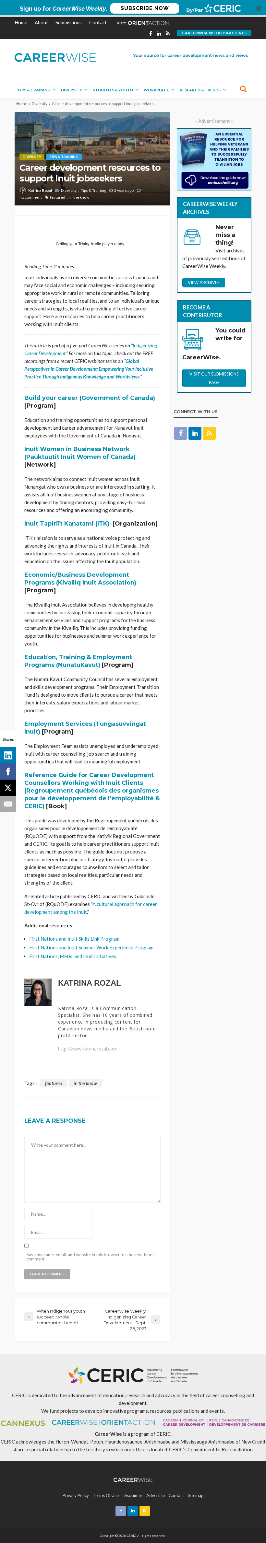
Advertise (155, 1495)
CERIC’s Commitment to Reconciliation (211, 1449)
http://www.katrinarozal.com (87, 1049)
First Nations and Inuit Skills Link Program (74, 939)
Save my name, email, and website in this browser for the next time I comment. (90, 1257)
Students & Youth (113, 89)
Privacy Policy (76, 1495)
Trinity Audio (89, 244)
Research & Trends (200, 89)
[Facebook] (8, 771)
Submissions (68, 22)
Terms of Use (106, 1495)
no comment (30, 197)
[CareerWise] (55, 56)
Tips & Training (33, 89)
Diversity (71, 89)
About (41, 22)
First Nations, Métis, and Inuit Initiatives (72, 956)
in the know (79, 197)
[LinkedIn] (8, 755)
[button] (133, 8)
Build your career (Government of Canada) (89, 397)
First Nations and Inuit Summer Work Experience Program (91, 947)
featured (57, 197)
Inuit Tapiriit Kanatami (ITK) (66, 523)
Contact (98, 22)
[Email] (8, 804)
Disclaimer (132, 1495)
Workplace (156, 89)
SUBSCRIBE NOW (145, 8)
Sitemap (196, 1495)
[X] (8, 788)
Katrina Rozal (40, 190)
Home (21, 22)
